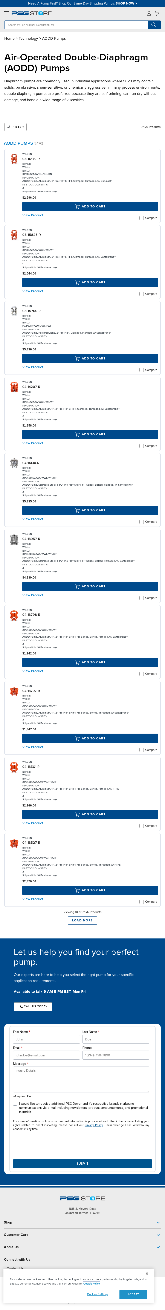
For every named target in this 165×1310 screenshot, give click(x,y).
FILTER (18, 127)
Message (19, 1063)
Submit (82, 1163)
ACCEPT (133, 1294)
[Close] (147, 1273)
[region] (78, 1286)
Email (16, 1048)
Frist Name (20, 1032)
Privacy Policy (94, 1125)
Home (9, 38)
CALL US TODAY (35, 1006)
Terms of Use (87, 1302)
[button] (82, 1222)
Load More (82, 920)
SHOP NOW (125, 3)
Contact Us (15, 1268)
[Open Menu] (6, 13)
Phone (87, 1048)
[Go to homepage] (32, 13)
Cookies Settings (97, 1294)
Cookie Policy (91, 1283)
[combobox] (82, 24)
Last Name (89, 1032)
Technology (28, 38)
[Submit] (154, 24)
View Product (32, 215)
